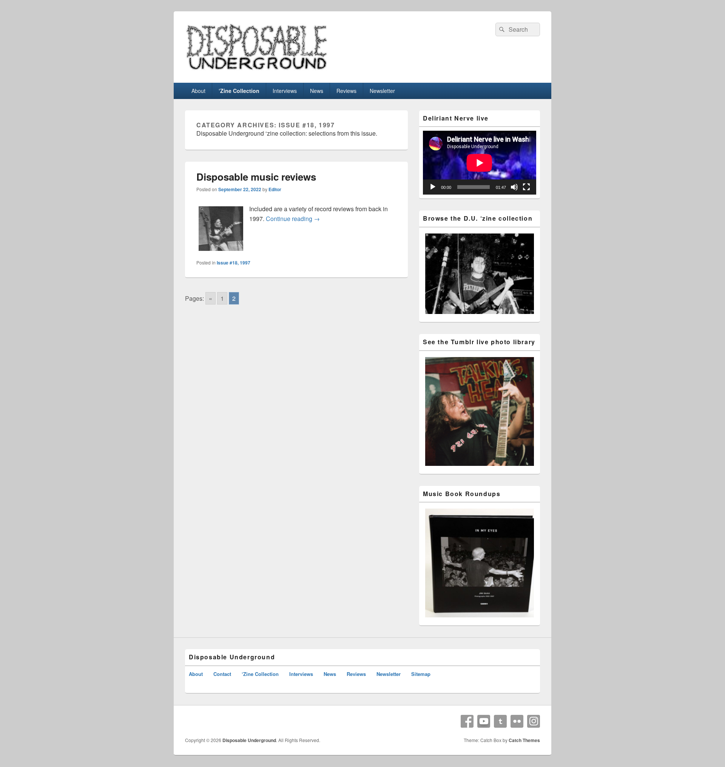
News (316, 90)
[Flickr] (517, 721)
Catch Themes (524, 740)
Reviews (346, 90)
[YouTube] (483, 721)
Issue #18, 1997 (233, 262)
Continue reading (293, 218)
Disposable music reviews (256, 177)
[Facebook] (467, 721)
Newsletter (382, 90)
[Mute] (514, 187)
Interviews (285, 90)
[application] (479, 163)
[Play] (433, 187)
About (198, 90)
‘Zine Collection (239, 90)
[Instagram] (533, 721)
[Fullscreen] (526, 187)
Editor (274, 189)
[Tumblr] (500, 721)
